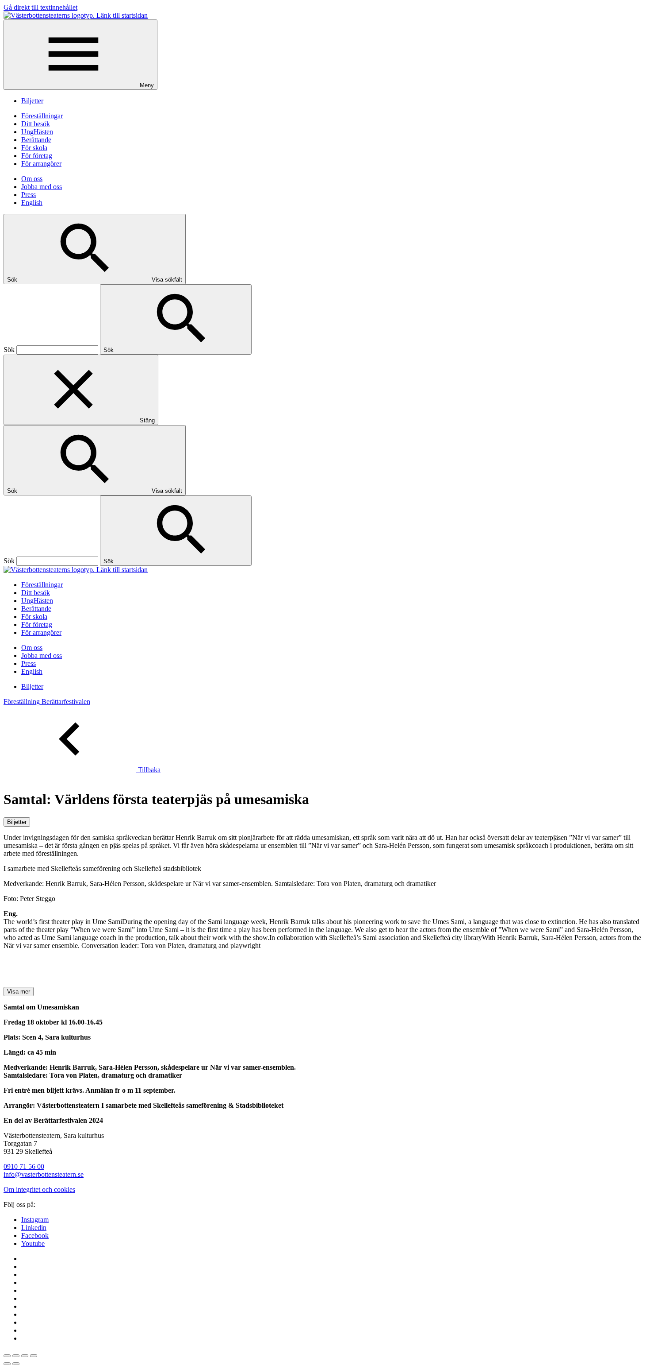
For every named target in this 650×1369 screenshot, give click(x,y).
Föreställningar (42, 116)
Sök (9, 349)
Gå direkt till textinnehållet (40, 7)
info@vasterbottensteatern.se (44, 1174)
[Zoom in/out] (33, 1355)
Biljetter (32, 100)
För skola (34, 147)
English (31, 202)
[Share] (15, 1355)
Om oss (31, 178)
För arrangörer (41, 163)
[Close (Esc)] (7, 1355)
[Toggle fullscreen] (24, 1355)
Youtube (33, 1243)
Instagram (35, 1219)
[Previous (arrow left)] (7, 1363)
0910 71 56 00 (24, 1166)
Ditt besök (35, 124)
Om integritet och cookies (39, 1189)
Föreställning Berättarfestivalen (47, 701)
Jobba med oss (41, 186)
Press (28, 194)
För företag (36, 155)
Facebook (35, 1235)
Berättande (36, 139)
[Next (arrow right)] (15, 1363)
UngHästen (37, 131)
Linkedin (33, 1227)
